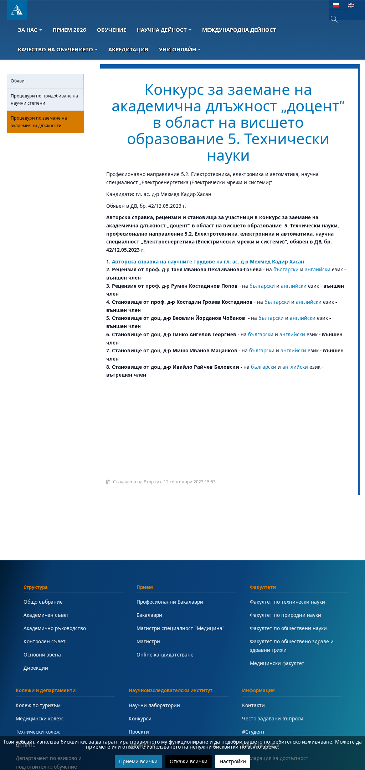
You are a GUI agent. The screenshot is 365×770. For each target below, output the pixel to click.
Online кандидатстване (165, 654)
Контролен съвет (45, 641)
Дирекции (36, 667)
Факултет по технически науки (287, 601)
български (286, 269)
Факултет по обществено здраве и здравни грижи (292, 645)
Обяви (18, 81)
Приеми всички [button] (138, 761)
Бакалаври (149, 615)
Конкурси (140, 718)
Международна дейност (239, 29)
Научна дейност (162, 29)
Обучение (111, 29)
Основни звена (42, 654)
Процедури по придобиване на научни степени (44, 99)
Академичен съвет (46, 615)
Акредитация (128, 49)
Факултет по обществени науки (288, 628)
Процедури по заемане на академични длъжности (39, 121)
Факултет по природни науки (285, 615)
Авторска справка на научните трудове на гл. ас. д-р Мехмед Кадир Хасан (208, 261)
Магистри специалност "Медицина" (181, 628)
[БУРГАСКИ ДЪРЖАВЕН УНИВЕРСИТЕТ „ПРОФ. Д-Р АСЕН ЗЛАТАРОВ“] (17, 10)
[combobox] (339, 19)
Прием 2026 (69, 29)
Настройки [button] (233, 761)
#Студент (253, 731)
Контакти (253, 705)
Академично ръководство (55, 628)
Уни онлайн (177, 49)
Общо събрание (43, 601)
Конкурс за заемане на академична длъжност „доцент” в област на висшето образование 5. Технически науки (228, 122)
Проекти (139, 731)
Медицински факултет (277, 663)
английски (317, 269)
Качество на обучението (55, 49)
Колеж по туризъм (38, 705)
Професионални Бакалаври (170, 601)
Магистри (148, 641)
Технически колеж (38, 731)
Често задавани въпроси (272, 718)
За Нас (27, 29)
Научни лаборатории (154, 705)
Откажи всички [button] (188, 761)
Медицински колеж (39, 718)
